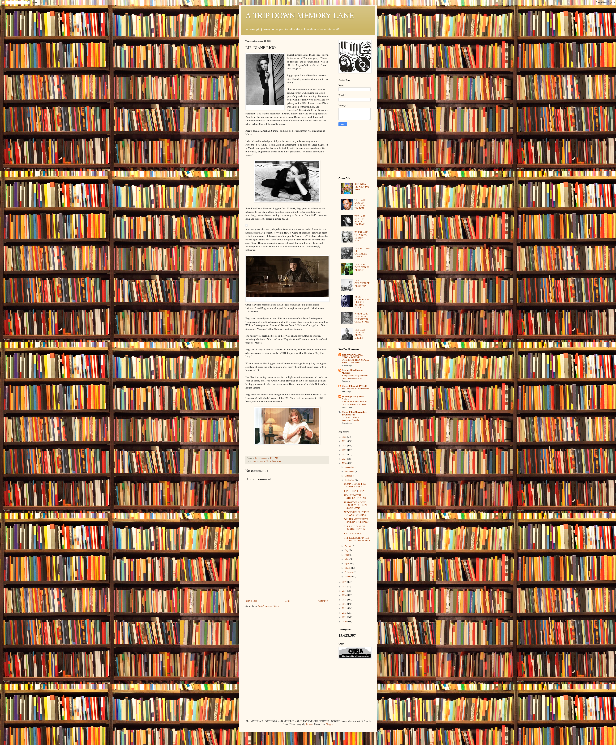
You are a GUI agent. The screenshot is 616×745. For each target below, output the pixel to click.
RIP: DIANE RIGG (353, 533)
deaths (262, 461)
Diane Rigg (271, 461)
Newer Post (251, 600)
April (347, 563)
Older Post (323, 600)
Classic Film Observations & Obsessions (354, 413)
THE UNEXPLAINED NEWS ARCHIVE (352, 356)
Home (287, 600)
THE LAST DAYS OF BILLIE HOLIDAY (360, 220)
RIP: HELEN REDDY (354, 490)
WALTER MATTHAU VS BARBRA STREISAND (356, 520)
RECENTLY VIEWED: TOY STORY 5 (362, 186)
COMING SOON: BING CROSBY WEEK (355, 485)
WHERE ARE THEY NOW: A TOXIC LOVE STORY (355, 361)
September (350, 479)
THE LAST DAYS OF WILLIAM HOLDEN (360, 203)
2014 (344, 603)
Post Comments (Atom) (268, 606)
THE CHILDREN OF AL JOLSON (362, 283)
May (347, 559)
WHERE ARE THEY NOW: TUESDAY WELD (361, 236)
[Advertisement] (287, 575)
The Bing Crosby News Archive (353, 398)
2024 (344, 445)
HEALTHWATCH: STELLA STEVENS (355, 496)
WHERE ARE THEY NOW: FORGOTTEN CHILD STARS (362, 317)
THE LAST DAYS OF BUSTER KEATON (354, 528)
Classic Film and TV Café (354, 386)
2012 (344, 612)
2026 (344, 436)
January (348, 576)
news (279, 461)
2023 (344, 450)
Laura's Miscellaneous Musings (352, 371)
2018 (344, 586)
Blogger (329, 724)
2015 (344, 599)
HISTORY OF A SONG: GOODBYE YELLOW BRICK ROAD (355, 505)
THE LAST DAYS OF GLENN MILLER (360, 333)
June (347, 554)
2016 (344, 595)
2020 (344, 463)
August (348, 545)
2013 (344, 608)
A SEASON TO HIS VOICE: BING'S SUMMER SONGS (354, 403)
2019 (344, 581)
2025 (344, 441)
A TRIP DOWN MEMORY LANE (299, 15)
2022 (344, 454)
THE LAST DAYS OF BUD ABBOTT (362, 267)
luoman (309, 724)
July (347, 550)
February (349, 572)
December (350, 466)
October (349, 475)
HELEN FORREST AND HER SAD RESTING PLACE (362, 302)
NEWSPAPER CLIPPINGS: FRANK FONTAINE (357, 513)
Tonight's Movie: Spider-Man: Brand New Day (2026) (355, 377)
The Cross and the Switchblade (355, 388)
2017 (344, 590)
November (350, 471)
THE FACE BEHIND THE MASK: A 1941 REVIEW (357, 539)
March (348, 567)
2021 (344, 458)
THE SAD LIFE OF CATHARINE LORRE (362, 252)
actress (256, 461)
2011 (344, 617)
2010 (344, 621)
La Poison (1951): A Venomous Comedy (350, 418)
